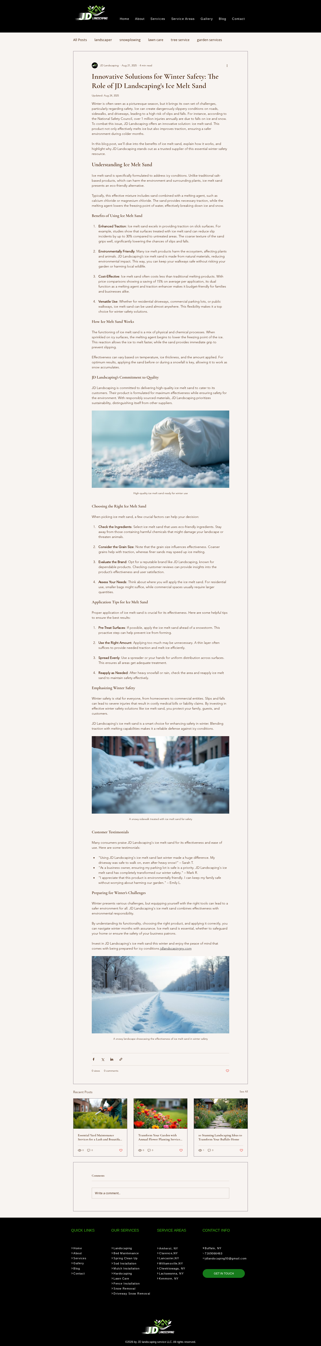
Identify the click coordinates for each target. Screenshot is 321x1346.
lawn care (155, 40)
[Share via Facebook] (93, 1059)
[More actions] (227, 65)
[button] (158, 19)
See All (244, 1091)
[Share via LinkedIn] (112, 1059)
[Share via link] (121, 1059)
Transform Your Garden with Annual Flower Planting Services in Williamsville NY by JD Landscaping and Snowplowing (159, 1137)
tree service (180, 40)
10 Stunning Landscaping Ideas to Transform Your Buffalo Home (220, 1137)
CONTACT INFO (216, 1230)
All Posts (80, 40)
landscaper (103, 40)
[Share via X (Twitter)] (102, 1059)
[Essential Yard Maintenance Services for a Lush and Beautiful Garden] (100, 1114)
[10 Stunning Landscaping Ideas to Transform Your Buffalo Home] (221, 1114)
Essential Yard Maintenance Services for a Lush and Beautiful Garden (99, 1137)
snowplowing (130, 40)
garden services (209, 40)
